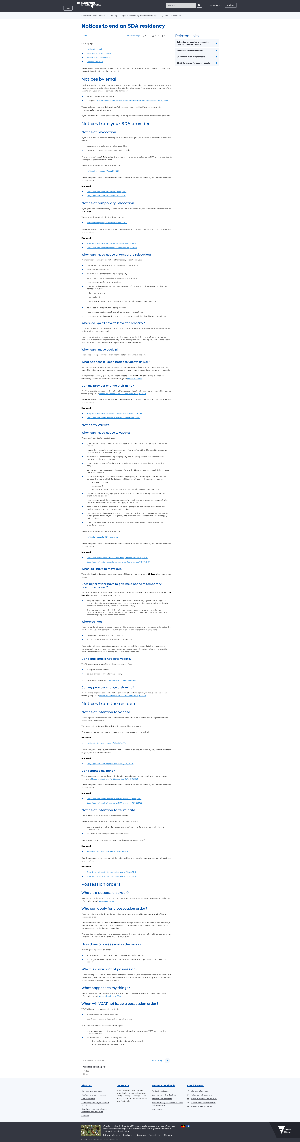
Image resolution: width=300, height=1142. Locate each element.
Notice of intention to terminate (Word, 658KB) (108, 851)
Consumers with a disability (164, 1095)
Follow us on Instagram (201, 1095)
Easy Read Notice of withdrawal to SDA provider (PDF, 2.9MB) (114, 803)
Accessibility (154, 1135)
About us (86, 1085)
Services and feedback (91, 1091)
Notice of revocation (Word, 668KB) (103, 171)
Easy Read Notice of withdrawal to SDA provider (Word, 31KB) (114, 798)
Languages (215, 5)
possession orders (107, 901)
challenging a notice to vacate (121, 680)
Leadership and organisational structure (95, 1104)
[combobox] (181, 5)
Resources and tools (163, 1085)
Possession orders (95, 61)
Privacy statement (111, 1135)
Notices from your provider (99, 53)
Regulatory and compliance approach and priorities (94, 1110)
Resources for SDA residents (190, 50)
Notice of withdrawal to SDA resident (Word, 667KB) (122, 393)
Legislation (157, 1109)
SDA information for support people (193, 63)
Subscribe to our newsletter (203, 1102)
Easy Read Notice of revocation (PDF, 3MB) (106, 196)
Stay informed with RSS (201, 1106)
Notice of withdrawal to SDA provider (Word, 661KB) (114, 779)
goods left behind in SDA (110, 996)
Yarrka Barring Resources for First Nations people (167, 1104)
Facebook (168, 36)
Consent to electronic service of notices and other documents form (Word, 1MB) (132, 100)
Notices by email (94, 49)
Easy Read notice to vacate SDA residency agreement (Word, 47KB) (117, 557)
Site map (168, 1135)
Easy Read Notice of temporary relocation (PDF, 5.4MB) (112, 247)
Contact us (123, 1085)
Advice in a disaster (160, 1091)
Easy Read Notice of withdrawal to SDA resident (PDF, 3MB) (113, 417)
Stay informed (195, 1085)
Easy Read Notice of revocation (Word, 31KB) (107, 191)
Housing (113, 15)
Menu (68, 8)
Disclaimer (128, 1135)
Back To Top (157, 1061)
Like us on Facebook (200, 1091)
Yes (87, 1071)
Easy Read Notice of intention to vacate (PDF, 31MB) (110, 764)
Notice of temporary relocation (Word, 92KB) (107, 222)
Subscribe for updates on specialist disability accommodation (193, 43)
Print (147, 36)
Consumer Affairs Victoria (93, 15)
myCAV (230, 5)
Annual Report (88, 1098)
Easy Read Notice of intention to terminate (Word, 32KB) (112, 872)
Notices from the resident (98, 57)
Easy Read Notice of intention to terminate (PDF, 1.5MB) (112, 876)
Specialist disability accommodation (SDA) (141, 15)
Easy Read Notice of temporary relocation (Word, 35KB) (112, 243)
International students (162, 1098)
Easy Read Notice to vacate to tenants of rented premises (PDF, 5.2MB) (118, 562)
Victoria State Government (284, 1130)
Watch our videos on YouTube (204, 1098)
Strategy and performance (93, 1095)
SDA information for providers (191, 57)
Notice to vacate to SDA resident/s (102, 537)
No (87, 1074)
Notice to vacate (134, 378)
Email (157, 36)
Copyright (141, 1135)
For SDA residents (173, 15)
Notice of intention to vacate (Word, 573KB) (106, 743)
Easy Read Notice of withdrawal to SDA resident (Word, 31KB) (114, 413)
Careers (85, 1115)
